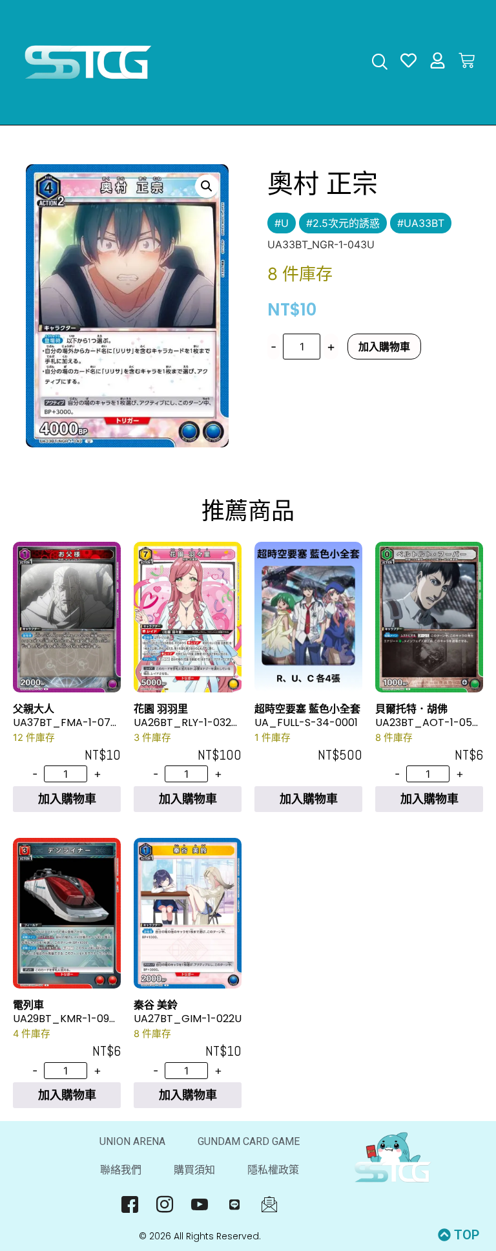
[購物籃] (467, 60)
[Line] (234, 1204)
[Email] (269, 1204)
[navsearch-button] (379, 63)
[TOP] (444, 1234)
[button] (206, 186)
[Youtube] (199, 1204)
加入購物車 (384, 346)
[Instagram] (165, 1204)
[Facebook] (130, 1204)
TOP (466, 1235)
